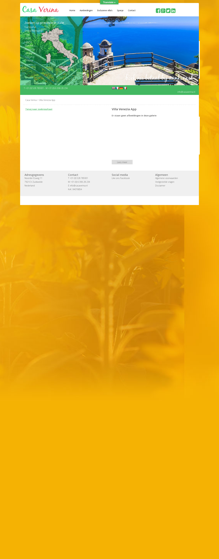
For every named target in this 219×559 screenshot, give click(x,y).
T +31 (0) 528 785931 (34, 88)
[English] (113, 88)
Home (72, 10)
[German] (121, 88)
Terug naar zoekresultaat (38, 109)
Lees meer (122, 162)
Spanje (120, 10)
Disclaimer (160, 185)
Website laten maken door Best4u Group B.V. (124, 200)
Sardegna (30, 53)
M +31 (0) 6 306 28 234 (57, 88)
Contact (132, 10)
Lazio (27, 38)
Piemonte (30, 49)
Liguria (28, 42)
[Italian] (125, 88)
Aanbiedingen (86, 10)
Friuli (27, 34)
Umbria (29, 60)
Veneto (29, 64)
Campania (30, 27)
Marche (29, 45)
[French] (117, 88)
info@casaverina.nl (186, 91)
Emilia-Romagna (33, 30)
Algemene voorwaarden (166, 178)
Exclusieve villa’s (104, 10)
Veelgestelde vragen (164, 181)
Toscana (29, 56)
